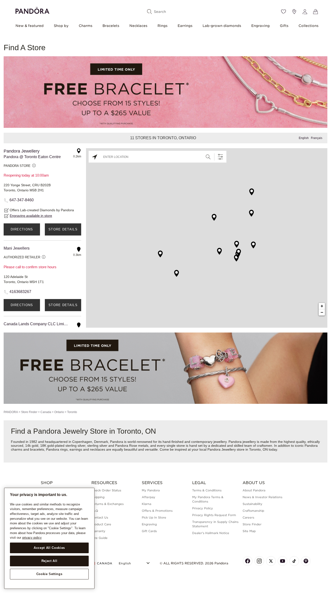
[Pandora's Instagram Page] (259, 561)
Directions (22, 229)
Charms (85, 26)
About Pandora (254, 490)
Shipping (97, 497)
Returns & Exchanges (107, 504)
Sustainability (252, 504)
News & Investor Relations (262, 497)
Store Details (63, 229)
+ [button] (322, 306)
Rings (162, 26)
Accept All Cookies (49, 548)
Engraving (260, 26)
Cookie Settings (49, 574)
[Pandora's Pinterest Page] (306, 561)
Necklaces (138, 26)
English (304, 138)
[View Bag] (315, 11)
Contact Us (99, 517)
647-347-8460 (21, 200)
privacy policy (32, 537)
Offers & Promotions (157, 510)
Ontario (59, 412)
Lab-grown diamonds (222, 26)
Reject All (49, 561)
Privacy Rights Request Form (214, 515)
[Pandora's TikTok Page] (294, 561)
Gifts (284, 26)
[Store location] (294, 11)
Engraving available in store (31, 216)
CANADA (104, 563)
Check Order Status (106, 490)
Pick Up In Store (154, 517)
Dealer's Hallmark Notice (210, 533)
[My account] (304, 11)
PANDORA (11, 412)
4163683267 (20, 292)
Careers (248, 517)
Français (316, 138)
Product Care (101, 524)
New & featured (30, 26)
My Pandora (151, 490)
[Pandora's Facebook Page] (247, 561)
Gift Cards (149, 531)
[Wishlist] (283, 11)
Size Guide (99, 538)
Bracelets (110, 26)
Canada (45, 412)
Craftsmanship (253, 510)
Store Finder (29, 412)
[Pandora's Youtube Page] (282, 561)
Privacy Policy (202, 508)
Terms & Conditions (206, 490)
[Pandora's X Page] (271, 561)
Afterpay (148, 497)
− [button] (322, 312)
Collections (308, 26)
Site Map (249, 531)
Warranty (98, 531)
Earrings (185, 26)
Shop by (61, 26)
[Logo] (32, 10)
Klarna (146, 504)
